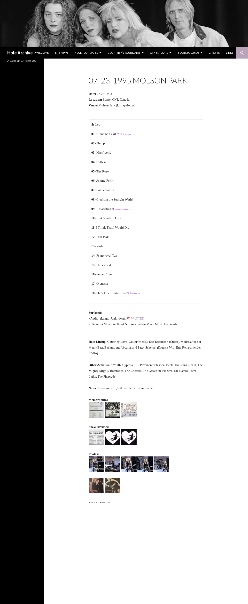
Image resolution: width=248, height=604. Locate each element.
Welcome (42, 52)
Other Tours (159, 52)
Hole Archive (20, 52)
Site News (61, 52)
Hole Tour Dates (86, 52)
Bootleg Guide (188, 52)
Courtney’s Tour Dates (124, 52)
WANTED (137, 318)
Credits (214, 52)
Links (229, 52)
